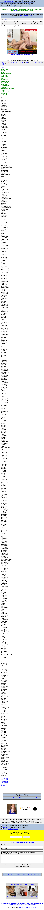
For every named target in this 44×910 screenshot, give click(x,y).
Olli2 (3, 825)
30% (12, 62)
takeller (22, 897)
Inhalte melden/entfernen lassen (26, 904)
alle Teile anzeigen (26, 15)
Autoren (33, 1)
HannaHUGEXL (11, 897)
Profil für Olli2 (6, 827)
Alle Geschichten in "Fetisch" (12, 874)
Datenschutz (12, 904)
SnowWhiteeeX (32, 897)
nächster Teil (34, 798)
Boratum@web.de (13, 829)
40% (17, 62)
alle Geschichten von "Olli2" (31, 874)
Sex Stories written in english (27, 907)
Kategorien (26, 1)
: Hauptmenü (11, 1)
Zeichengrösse (19, 6)
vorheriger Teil (9, 798)
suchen (26, 3)
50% (22, 62)
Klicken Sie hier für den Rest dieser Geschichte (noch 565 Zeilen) (4, 781)
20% (7, 62)
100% (3, 64)
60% (26, 62)
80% (36, 62)
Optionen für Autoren (7, 6)
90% (40, 62)
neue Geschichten (17, 3)
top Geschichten (6, 3)
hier (15, 10)
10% (3, 62)
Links (31, 3)
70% (31, 62)
